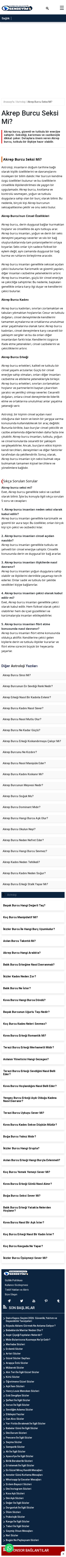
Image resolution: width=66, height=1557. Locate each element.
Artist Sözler (13, 1353)
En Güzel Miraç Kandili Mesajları (24, 1470)
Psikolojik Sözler (15, 1516)
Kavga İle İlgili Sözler (18, 1521)
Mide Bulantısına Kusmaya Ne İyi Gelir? (28, 1339)
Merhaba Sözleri (15, 1344)
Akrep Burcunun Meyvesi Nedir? (23, 785)
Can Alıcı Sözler (15, 1418)
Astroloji (21, 101)
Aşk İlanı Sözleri (15, 1386)
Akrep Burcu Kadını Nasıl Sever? (23, 708)
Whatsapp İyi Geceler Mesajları (23, 1479)
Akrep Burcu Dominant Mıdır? (21, 807)
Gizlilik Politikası (14, 1280)
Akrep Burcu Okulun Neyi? (19, 829)
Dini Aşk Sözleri (14, 1498)
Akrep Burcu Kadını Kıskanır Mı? (23, 774)
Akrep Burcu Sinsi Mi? (17, 675)
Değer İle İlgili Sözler (17, 1502)
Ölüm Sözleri (13, 1512)
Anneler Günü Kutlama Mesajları (24, 1474)
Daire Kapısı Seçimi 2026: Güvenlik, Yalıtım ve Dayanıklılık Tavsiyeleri (31, 1319)
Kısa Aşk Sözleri (15, 1493)
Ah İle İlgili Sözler (16, 1451)
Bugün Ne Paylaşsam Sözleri (22, 1540)
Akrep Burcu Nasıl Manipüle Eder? (24, 763)
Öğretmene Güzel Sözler (20, 1381)
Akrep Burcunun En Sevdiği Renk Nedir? (28, 686)
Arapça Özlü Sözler (17, 1363)
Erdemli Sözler (14, 1348)
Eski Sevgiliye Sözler (17, 1395)
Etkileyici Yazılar (15, 1414)
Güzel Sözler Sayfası (18, 1358)
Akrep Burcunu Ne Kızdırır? (20, 752)
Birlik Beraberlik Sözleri (19, 1461)
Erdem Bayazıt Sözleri (19, 1484)
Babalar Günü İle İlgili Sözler (22, 1428)
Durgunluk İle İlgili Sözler (20, 1507)
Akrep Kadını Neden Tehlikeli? (21, 862)
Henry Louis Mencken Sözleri (22, 1391)
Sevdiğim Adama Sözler (19, 1409)
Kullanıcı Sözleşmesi (16, 1285)
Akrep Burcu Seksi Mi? (39, 101)
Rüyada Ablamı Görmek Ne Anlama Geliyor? (31, 1325)
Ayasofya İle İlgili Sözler (19, 1456)
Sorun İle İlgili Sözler (18, 1405)
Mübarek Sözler (15, 1367)
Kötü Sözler (13, 1377)
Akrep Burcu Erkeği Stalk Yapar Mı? (25, 884)
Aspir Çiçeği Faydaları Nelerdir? (24, 1335)
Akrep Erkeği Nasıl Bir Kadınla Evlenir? (27, 697)
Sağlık (6, 18)
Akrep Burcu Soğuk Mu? (18, 796)
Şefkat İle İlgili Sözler (18, 1400)
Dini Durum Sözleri (16, 1433)
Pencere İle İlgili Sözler (19, 1437)
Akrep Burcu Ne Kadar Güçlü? (21, 730)
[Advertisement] (33, 61)
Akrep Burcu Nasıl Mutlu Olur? (22, 719)
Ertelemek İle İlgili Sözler (20, 1465)
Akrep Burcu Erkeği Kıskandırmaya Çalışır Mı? (32, 741)
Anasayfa (9, 101)
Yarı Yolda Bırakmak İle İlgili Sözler (26, 1423)
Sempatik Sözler (15, 1446)
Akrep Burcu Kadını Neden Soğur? (24, 873)
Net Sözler (12, 1535)
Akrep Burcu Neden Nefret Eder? (23, 840)
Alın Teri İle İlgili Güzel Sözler (22, 1372)
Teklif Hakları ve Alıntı (17, 1289)
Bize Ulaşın (11, 1294)
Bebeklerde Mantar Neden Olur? (24, 1330)
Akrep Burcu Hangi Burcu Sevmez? (25, 851)
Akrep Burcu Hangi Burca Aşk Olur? (25, 818)
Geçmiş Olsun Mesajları (19, 1531)
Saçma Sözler (14, 1442)
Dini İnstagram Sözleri (18, 1488)
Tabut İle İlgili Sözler (17, 1526)
